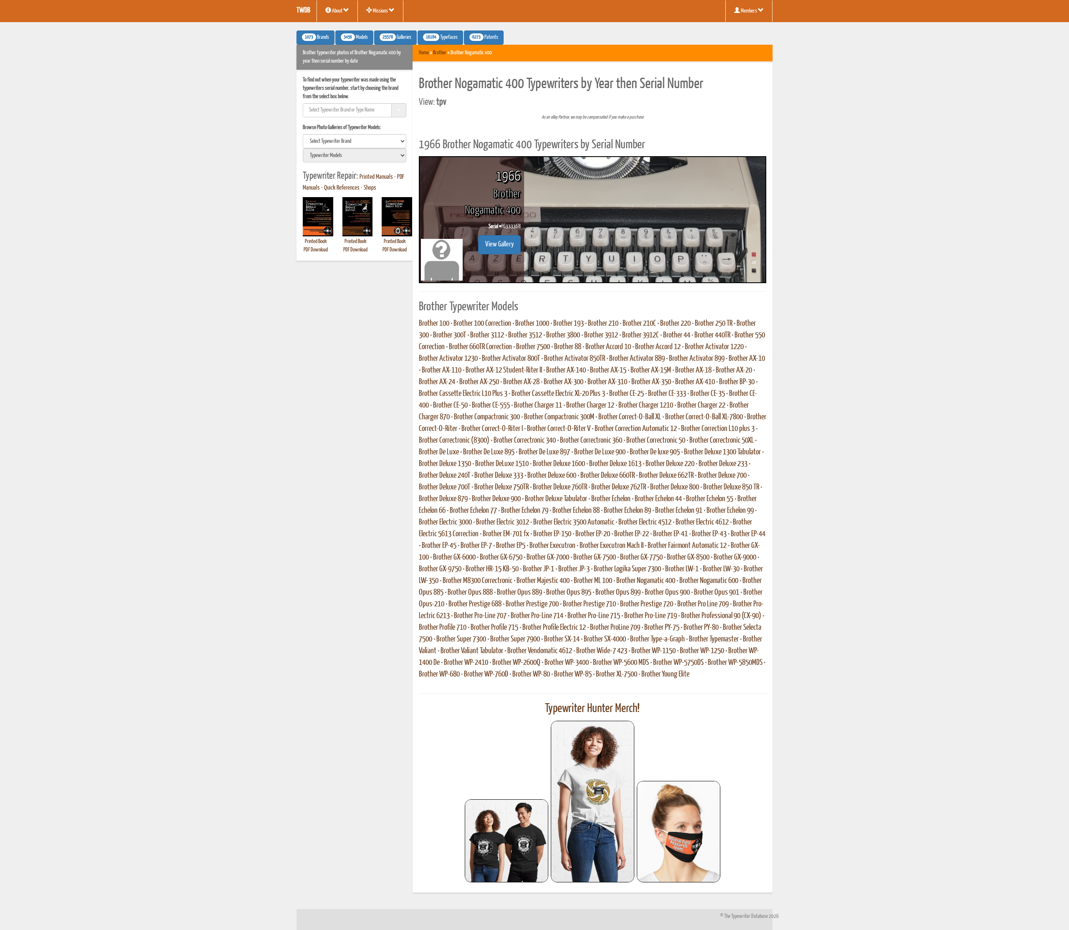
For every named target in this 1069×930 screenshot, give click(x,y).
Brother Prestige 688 (475, 604)
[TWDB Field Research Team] (678, 832)
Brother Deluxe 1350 (445, 464)
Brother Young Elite (665, 674)
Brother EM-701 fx (506, 534)
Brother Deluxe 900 (496, 499)
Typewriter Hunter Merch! (592, 709)
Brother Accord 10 (608, 347)
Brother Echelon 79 (524, 510)
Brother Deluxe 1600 (559, 464)
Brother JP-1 (538, 569)
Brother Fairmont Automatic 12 (687, 546)
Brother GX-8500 (688, 557)
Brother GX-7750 (641, 557)
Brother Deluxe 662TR (666, 475)
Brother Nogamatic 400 (645, 581)
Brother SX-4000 (605, 639)
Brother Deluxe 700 (722, 475)
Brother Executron (552, 546)
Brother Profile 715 (494, 627)
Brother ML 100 (593, 581)
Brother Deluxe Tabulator (556, 499)
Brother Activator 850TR (574, 358)
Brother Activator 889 (637, 358)
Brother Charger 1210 (645, 405)
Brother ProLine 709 (615, 627)
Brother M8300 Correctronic (477, 581)
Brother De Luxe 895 (488, 452)
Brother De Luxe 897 (544, 452)
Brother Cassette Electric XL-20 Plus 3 (558, 394)
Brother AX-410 (695, 382)
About (337, 11)
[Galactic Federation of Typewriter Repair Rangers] (592, 802)
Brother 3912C (640, 335)
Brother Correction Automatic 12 (636, 429)
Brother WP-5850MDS (735, 662)
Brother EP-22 (631, 534)
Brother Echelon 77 (473, 510)
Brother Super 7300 (461, 639)
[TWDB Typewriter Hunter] (506, 840)
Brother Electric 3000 (445, 522)
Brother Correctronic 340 (525, 440)
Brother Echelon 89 (627, 510)
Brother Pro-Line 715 (593, 616)
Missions (380, 11)
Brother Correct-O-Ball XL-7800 (704, 417)
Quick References (342, 188)
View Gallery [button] (499, 244)
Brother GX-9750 (440, 569)
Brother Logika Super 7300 (627, 569)
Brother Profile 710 (442, 627)
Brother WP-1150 (653, 651)
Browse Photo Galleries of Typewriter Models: (342, 127)
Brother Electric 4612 (702, 522)
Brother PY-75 (661, 627)
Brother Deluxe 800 (674, 487)
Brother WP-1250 (702, 651)
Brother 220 (675, 323)
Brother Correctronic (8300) (454, 440)
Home (424, 53)
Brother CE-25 (626, 394)
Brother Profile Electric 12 (554, 627)
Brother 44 (676, 335)
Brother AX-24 (437, 382)
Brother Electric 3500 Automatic (573, 522)
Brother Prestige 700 (532, 604)
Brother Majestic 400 (543, 581)
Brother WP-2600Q (516, 662)
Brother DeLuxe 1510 (502, 464)
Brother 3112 (487, 335)
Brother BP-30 (737, 382)
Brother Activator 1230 (448, 358)
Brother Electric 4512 (644, 522)
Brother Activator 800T (511, 358)
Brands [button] (317, 38)
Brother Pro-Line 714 (537, 616)
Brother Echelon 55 (709, 499)
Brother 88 (567, 347)
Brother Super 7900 (515, 639)
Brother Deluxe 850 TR (731, 487)
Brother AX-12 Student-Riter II (504, 370)
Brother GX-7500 (594, 557)
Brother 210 (603, 323)
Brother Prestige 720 (646, 604)
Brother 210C (639, 323)
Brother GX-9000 (735, 557)
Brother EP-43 (709, 534)
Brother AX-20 (734, 370)
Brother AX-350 (651, 382)
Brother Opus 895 (568, 592)
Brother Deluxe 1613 (615, 464)
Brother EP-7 (476, 546)
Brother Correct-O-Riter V (558, 429)
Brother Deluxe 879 (443, 499)
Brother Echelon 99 (730, 510)
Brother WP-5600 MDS (621, 662)
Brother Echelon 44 (658, 499)
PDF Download (316, 250)
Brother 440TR (712, 335)
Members (749, 11)
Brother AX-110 (441, 370)
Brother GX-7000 (548, 557)
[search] (354, 141)
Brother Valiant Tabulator (472, 651)
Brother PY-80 (701, 627)
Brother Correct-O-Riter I (492, 429)
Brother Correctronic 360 (591, 440)
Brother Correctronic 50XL (721, 440)
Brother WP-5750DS (678, 662)
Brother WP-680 (439, 674)
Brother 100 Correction (482, 323)
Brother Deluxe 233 (723, 464)
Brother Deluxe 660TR (607, 475)
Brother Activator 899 (696, 358)
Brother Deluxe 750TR (501, 487)
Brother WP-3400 (567, 662)
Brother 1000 (532, 323)
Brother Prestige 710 (589, 604)
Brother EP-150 (552, 534)
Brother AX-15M (651, 370)
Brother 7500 (533, 347)
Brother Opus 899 (618, 592)
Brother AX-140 (566, 370)
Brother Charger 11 (538, 405)
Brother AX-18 (693, 370)
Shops (370, 188)
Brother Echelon (611, 499)
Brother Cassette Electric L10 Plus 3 (463, 394)
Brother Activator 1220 (714, 347)
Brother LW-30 (721, 569)
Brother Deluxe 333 (498, 475)
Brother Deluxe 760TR (560, 487)
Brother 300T (449, 335)
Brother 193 (568, 323)
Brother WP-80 (531, 674)
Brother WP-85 (573, 674)
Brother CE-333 (667, 394)
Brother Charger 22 (701, 405)
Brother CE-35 (707, 394)
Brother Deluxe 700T (444, 487)
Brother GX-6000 (454, 557)
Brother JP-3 (574, 569)
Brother (439, 53)
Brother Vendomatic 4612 (539, 651)
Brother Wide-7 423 (601, 651)
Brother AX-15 (608, 370)
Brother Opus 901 (716, 592)
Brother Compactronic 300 (487, 417)
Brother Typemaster (714, 639)
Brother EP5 (510, 546)
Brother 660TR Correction (480, 347)
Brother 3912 (601, 335)
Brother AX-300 (563, 382)
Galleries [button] (397, 38)
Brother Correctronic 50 (655, 440)
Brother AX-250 (479, 382)
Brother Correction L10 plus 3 (718, 429)
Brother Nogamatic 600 (708, 581)
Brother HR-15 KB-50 (492, 569)
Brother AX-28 (521, 382)
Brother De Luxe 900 (600, 452)
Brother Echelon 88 (576, 510)
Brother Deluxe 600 (551, 475)
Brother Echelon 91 (678, 510)
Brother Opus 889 (519, 592)
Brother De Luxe (439, 452)
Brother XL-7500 (616, 674)
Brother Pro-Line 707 (480, 616)
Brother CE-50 (450, 405)
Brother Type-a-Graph (657, 639)
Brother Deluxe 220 (670, 464)
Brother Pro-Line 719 (650, 616)
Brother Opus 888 (470, 592)
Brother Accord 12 (658, 347)
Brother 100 (434, 323)
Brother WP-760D (486, 674)
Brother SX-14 (562, 639)
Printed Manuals (376, 177)
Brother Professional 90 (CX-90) (721, 616)
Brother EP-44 (748, 534)
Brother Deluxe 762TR (618, 487)
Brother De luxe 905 (655, 452)
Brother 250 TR (713, 323)
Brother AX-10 (747, 358)
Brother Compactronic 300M (559, 417)
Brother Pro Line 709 (703, 604)
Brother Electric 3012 (502, 522)
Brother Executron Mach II (611, 546)
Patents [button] (485, 38)
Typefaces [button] (442, 38)
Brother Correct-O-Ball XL (629, 417)
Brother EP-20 (592, 534)
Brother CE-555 (491, 405)
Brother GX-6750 (501, 557)
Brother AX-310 (607, 382)
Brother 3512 (525, 335)
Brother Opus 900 (667, 592)
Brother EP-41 (670, 534)
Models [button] (356, 38)
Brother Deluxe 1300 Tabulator (722, 452)
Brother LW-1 (682, 569)
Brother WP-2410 (466, 662)
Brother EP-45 (439, 546)
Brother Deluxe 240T (444, 475)
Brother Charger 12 (590, 405)
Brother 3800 (563, 335)
